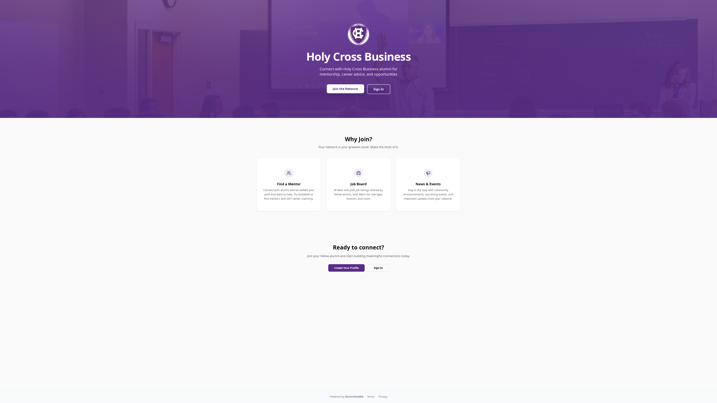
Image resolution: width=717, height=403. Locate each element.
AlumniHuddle (354, 396)
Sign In (378, 89)
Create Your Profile (346, 268)
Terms (371, 396)
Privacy (382, 396)
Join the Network (345, 89)
